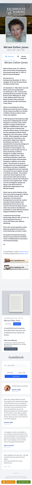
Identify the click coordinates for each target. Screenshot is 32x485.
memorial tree (24, 251)
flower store (24, 253)
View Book (8, 324)
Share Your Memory (10, 349)
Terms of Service (20, 478)
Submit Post (16, 376)
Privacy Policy (11, 478)
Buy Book (17, 324)
